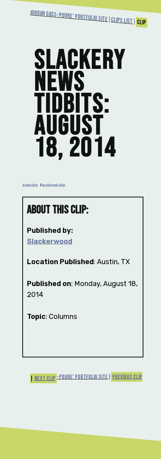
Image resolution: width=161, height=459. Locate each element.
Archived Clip (53, 185)
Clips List (122, 20)
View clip (30, 185)
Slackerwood (49, 241)
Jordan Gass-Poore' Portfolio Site (69, 16)
